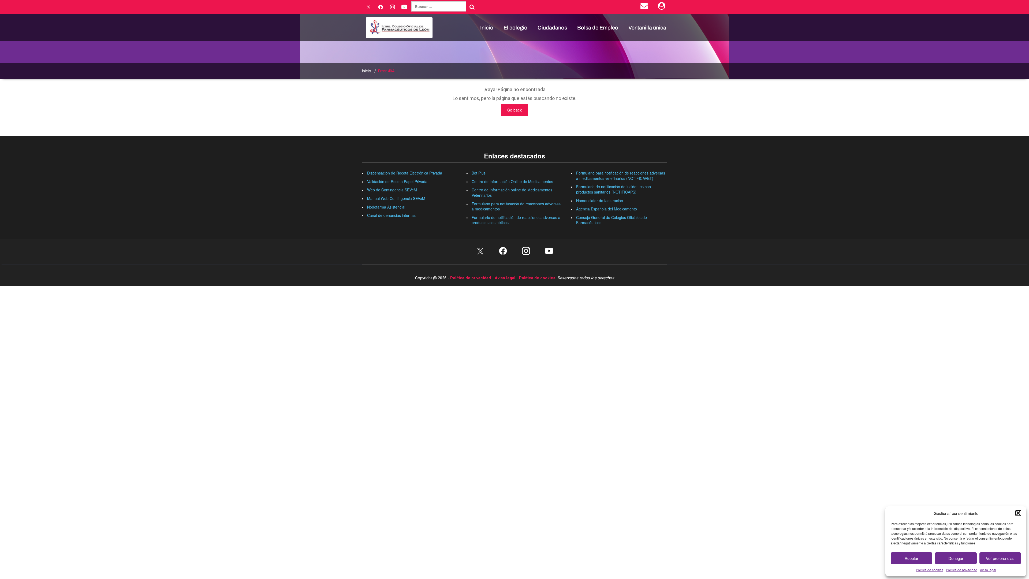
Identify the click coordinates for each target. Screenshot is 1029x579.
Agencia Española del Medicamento (606, 208)
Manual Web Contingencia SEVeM (396, 198)
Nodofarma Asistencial (386, 207)
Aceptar (911, 558)
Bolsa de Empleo (597, 28)
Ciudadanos (552, 28)
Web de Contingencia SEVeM (392, 189)
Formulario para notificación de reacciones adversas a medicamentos (516, 206)
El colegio (515, 28)
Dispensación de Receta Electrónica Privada (404, 173)
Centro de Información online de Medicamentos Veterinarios (512, 192)
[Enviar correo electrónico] (645, 7)
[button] (1018, 513)
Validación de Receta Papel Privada (397, 181)
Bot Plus (479, 173)
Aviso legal (988, 569)
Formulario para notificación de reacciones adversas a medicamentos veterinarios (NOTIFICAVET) (620, 175)
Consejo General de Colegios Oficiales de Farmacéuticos (611, 220)
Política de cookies (929, 569)
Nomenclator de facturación (599, 200)
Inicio (486, 28)
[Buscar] (472, 7)
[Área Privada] (662, 7)
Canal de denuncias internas (391, 215)
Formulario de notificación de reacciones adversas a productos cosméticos (516, 220)
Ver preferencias (1000, 558)
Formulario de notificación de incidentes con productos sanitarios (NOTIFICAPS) (613, 189)
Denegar (955, 558)
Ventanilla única (647, 28)
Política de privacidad (961, 569)
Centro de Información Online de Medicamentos (512, 181)
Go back (514, 110)
